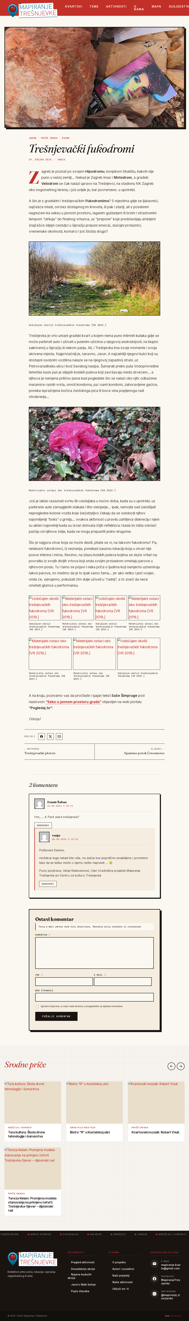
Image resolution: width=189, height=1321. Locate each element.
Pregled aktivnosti (82, 1262)
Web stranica (44, 990)
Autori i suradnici (123, 1268)
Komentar (42, 935)
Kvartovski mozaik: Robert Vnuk (155, 1132)
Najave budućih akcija (80, 1276)
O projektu (119, 1262)
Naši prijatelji (121, 1275)
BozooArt (176, 1315)
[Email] (59, 736)
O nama (139, 8)
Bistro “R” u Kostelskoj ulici (90, 1132)
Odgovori (43, 825)
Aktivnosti (116, 6)
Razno (66, 138)
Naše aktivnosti (122, 1282)
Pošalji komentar (56, 1016)
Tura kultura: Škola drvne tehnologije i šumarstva (26, 1134)
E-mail (100, 975)
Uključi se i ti (120, 1288)
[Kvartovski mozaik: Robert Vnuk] (156, 1102)
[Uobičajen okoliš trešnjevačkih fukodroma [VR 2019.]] (94, 278)
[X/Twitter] (50, 736)
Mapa (156, 6)
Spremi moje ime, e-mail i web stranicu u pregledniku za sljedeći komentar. (82, 1006)
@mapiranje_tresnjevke (170, 1296)
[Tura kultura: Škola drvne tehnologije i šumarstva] (32, 1102)
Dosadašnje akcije (83, 1268)
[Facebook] (41, 736)
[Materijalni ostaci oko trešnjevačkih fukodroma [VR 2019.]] (94, 444)
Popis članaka (80, 1291)
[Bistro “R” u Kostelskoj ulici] (94, 1102)
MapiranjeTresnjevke (170, 1281)
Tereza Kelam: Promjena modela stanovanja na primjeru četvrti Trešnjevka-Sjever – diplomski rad (32, 1204)
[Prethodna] (171, 1066)
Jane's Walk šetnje (83, 1284)
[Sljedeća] (181, 1066)
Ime (39, 975)
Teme (94, 6)
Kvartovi (73, 6)
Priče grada (49, 138)
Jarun (32, 138)
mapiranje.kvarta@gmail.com (171, 1266)
